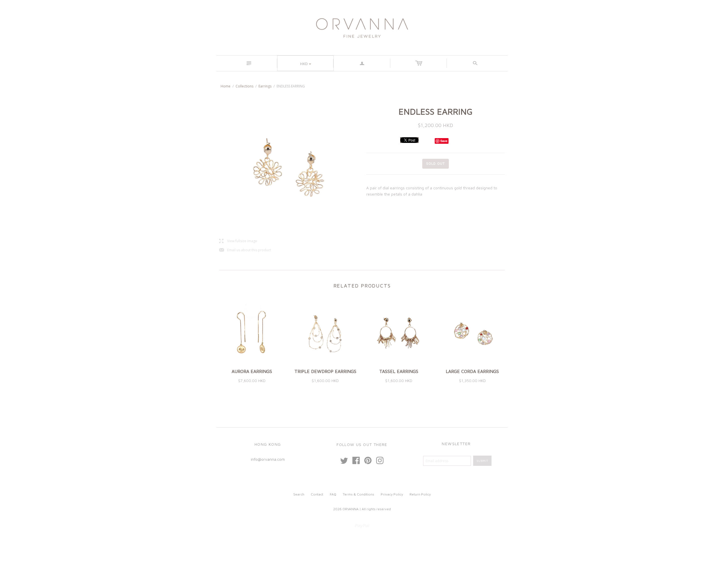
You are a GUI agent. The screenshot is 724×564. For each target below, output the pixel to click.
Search (298, 494)
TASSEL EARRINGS (398, 371)
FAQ (333, 494)
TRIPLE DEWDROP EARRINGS (325, 371)
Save (443, 141)
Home (225, 86)
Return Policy (420, 494)
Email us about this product (245, 250)
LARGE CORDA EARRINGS (472, 371)
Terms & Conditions (358, 494)
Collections (244, 86)
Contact (317, 494)
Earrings (265, 86)
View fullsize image (238, 241)
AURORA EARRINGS (252, 371)
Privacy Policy (392, 494)
